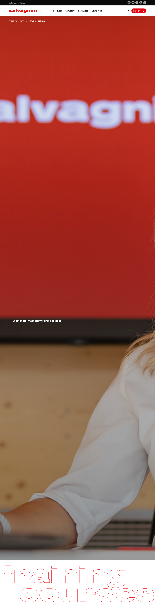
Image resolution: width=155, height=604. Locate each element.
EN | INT (137, 10)
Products (57, 10)
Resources (83, 10)
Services (23, 21)
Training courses (37, 21)
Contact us (97, 10)
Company (69, 10)
